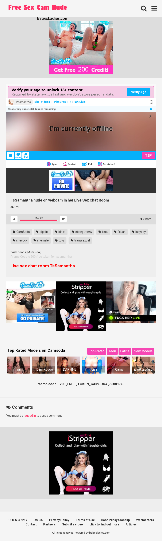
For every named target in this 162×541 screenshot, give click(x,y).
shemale (42, 240)
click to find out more (104, 524)
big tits (44, 231)
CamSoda (23, 231)
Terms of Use (85, 520)
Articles (131, 524)
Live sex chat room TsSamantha (43, 265)
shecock (21, 240)
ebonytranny (83, 231)
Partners (49, 524)
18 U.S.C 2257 (17, 520)
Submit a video (72, 524)
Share (147, 219)
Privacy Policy (59, 520)
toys (61, 240)
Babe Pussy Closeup (115, 520)
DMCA (38, 520)
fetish (121, 231)
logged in (30, 415)
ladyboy (140, 231)
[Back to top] (148, 528)
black (61, 231)
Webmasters (145, 520)
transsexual (82, 240)
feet (104, 231)
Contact (31, 524)
